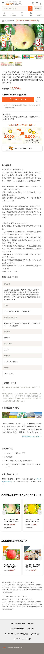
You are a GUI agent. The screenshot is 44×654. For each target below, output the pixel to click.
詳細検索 (38, 8)
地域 (22, 15)
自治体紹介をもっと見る (30, 436)
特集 (31, 15)
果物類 (20, 582)
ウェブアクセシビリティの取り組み (16, 634)
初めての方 (39, 15)
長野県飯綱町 (9, 20)
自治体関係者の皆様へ (17, 629)
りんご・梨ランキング (23, 599)
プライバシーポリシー (17, 623)
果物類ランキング (7, 599)
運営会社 (31, 623)
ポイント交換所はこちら (23, 148)
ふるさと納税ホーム (8, 582)
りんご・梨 (28, 582)
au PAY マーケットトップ (22, 639)
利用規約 (31, 629)
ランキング (13, 15)
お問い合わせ (35, 634)
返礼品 (4, 15)
